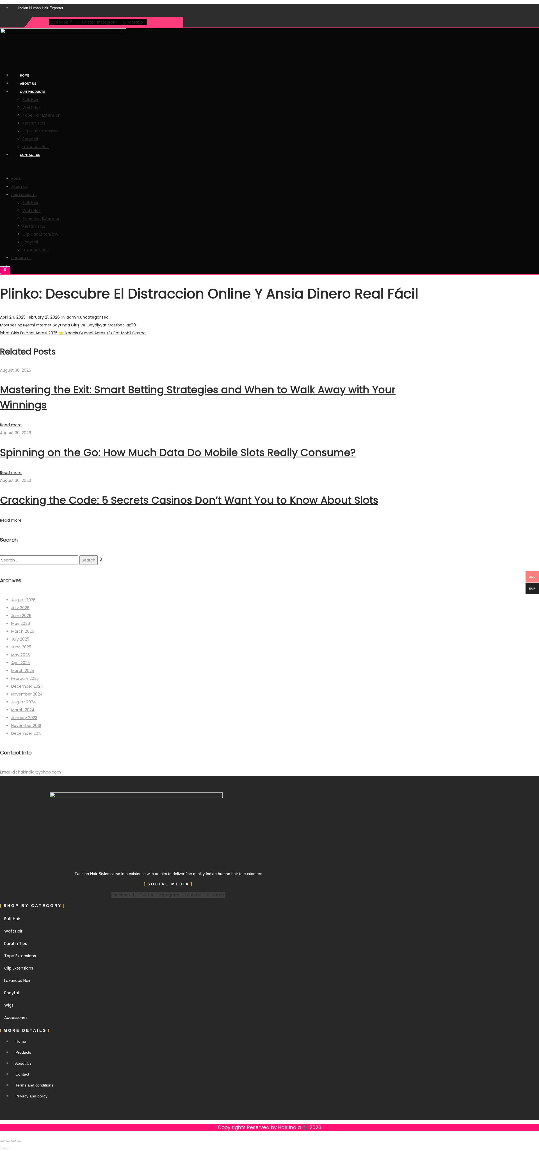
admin (73, 317)
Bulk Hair (30, 99)
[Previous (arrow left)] (2, 1148)
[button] (151, 167)
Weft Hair (31, 107)
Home (24, 75)
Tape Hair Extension (41, 115)
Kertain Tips (33, 123)
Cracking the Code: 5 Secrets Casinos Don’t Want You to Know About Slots (189, 500)
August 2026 (23, 600)
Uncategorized (94, 317)
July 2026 (20, 608)
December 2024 (27, 686)
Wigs (8, 1005)
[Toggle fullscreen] (8, 1140)
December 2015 (26, 733)
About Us (28, 83)
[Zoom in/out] (2, 1140)
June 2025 (21, 647)
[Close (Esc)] (19, 1140)
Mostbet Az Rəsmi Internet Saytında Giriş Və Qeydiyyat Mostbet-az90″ (69, 325)
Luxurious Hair (35, 146)
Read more (11, 425)
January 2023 (24, 717)
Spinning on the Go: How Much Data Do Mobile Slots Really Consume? (178, 452)
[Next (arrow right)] (8, 1148)
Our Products (32, 91)
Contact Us (30, 154)
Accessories (16, 1017)
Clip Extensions (18, 968)
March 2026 (22, 631)
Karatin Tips (15, 943)
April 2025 (20, 663)
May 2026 (20, 623)
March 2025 (22, 670)
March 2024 (23, 710)
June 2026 (21, 615)
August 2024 (23, 702)
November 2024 (27, 694)
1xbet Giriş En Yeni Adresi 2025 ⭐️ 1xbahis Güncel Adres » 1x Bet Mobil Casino (73, 333)
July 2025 (20, 639)
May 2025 (20, 655)
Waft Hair (13, 931)
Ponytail (30, 139)
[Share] (13, 1140)
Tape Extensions (20, 956)
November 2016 (26, 725)
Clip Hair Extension (40, 131)
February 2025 (25, 678)
